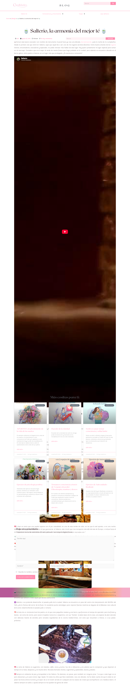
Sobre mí (24, 14)
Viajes (81, 14)
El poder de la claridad (60, 429)
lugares (113, 45)
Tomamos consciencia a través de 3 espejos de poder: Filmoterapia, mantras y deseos (64, 486)
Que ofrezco (105, 14)
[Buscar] (113, 3)
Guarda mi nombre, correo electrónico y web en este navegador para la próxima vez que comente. (52, 572)
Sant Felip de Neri (39, 592)
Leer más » (20, 449)
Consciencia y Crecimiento (51, 14)
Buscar (110, 38)
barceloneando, (86, 42)
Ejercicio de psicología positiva (29, 484)
